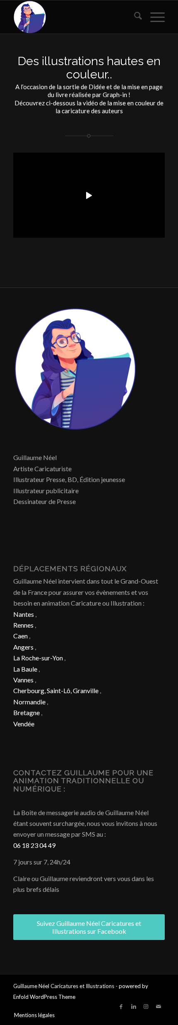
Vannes (23, 680)
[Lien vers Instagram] (146, 1006)
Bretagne (26, 712)
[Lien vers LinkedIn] (133, 1006)
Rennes (23, 625)
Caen (20, 636)
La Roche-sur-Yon (38, 658)
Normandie (29, 702)
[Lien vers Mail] (158, 1006)
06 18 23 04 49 (34, 845)
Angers (23, 647)
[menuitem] (134, 17)
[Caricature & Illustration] (73, 17)
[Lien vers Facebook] (121, 1006)
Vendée (23, 724)
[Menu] (153, 17)
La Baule (25, 669)
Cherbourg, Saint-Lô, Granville (56, 690)
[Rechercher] (134, 17)
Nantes (23, 614)
